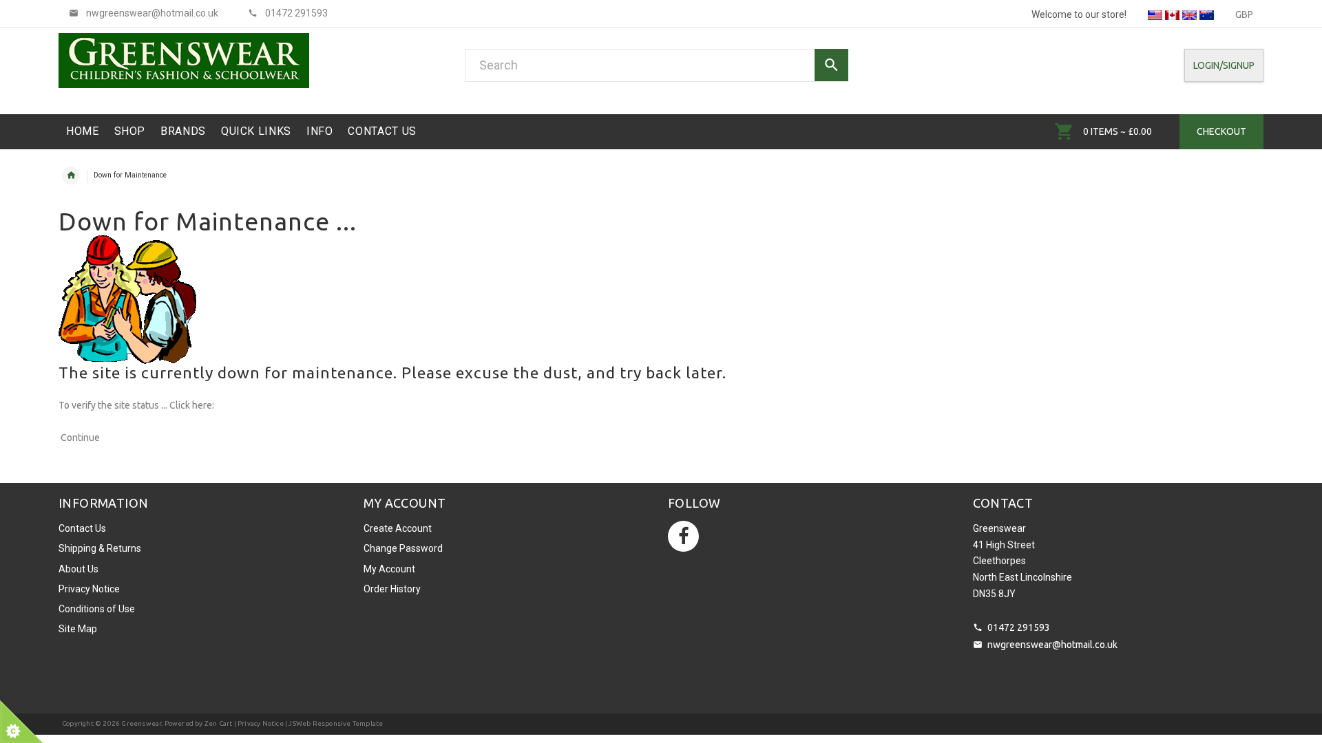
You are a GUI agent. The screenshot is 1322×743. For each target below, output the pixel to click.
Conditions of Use (97, 608)
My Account (389, 568)
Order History (392, 588)
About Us (78, 568)
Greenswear (141, 723)
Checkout (1221, 131)
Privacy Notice (89, 588)
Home (71, 175)
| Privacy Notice (257, 723)
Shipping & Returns (100, 548)
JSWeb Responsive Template (335, 723)
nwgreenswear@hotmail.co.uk (1052, 644)
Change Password (403, 548)
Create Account (398, 528)
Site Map (78, 628)
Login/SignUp (1224, 65)
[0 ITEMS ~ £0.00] (1064, 131)
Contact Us (82, 528)
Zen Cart (218, 723)
